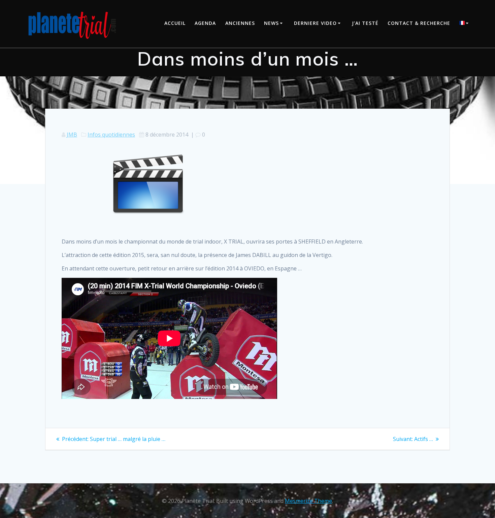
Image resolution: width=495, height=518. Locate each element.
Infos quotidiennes (111, 134)
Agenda (205, 23)
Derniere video (315, 23)
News (271, 23)
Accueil (175, 23)
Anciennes (240, 23)
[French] (465, 24)
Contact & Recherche (419, 23)
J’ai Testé (365, 23)
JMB (72, 134)
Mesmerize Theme (308, 501)
